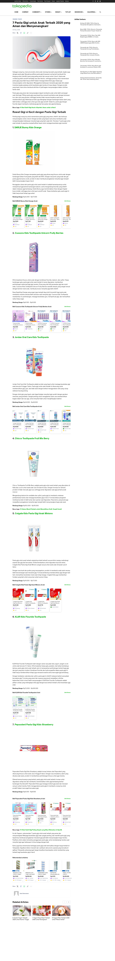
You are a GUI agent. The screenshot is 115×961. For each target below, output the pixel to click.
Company (25, 12)
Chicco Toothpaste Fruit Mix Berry (32, 438)
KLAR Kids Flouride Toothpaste (30, 617)
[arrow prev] (13, 216)
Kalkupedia (91, 12)
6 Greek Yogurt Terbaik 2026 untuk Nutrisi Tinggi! (21, 918)
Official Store (25, 1)
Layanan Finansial (60, 1)
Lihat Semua (67, 201)
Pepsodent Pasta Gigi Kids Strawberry (34, 724)
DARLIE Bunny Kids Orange (28, 127)
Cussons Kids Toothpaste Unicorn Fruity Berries (39, 233)
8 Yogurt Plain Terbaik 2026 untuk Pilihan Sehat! (60, 918)
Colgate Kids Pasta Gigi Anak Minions (34, 513)
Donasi (53, 1)
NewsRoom (79, 12)
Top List (68, 12)
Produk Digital (33, 1)
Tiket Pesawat (47, 1)
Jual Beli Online (17, 1)
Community (36, 12)
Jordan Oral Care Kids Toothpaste (32, 337)
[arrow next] (69, 216)
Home (16, 12)
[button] (17, 33)
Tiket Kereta (40, 1)
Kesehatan (15, 19)
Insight (57, 12)
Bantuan (67, 1)
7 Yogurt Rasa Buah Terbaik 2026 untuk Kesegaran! (41, 918)
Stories (47, 12)
